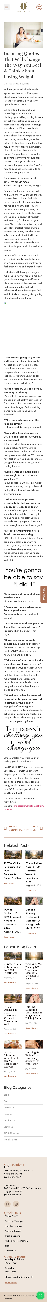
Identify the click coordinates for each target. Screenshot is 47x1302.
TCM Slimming (11, 1133)
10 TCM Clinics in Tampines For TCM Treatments (12, 969)
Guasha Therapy (13, 1226)
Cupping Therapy (14, 1221)
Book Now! (11, 1282)
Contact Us (10, 1250)
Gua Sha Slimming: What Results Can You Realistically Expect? (11, 1059)
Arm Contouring (13, 1231)
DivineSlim (9, 1107)
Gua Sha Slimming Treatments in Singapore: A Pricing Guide (32, 917)
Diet (6, 1101)
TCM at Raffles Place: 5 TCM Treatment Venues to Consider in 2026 (33, 872)
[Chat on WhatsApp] (40, 1295)
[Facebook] (7, 1204)
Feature (8, 1114)
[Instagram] (16, 1204)
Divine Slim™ (11, 1216)
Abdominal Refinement (16, 1241)
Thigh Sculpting (12, 1236)
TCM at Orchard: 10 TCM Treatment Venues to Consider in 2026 (12, 919)
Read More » (9, 883)
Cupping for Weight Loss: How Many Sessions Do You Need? (32, 1058)
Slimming (8, 1127)
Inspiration (9, 1120)
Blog (6, 1094)
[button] (7, 7)
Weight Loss (10, 1139)
